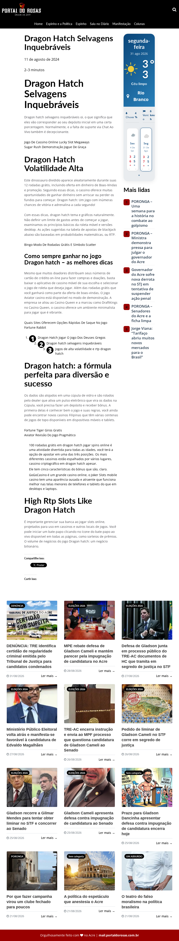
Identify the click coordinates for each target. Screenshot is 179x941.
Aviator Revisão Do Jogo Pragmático (50, 435)
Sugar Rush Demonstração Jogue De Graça (55, 147)
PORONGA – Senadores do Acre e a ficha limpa (141, 313)
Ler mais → (49, 676)
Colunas (139, 24)
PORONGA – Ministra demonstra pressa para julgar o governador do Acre (141, 247)
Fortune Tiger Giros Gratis (43, 430)
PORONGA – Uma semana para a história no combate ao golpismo (143, 213)
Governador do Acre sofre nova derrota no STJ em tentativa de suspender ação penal (143, 284)
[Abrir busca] (174, 9)
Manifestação (121, 24)
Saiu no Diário (99, 24)
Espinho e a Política (59, 24)
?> (15, 622)
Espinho (81, 24)
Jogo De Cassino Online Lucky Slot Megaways (57, 142)
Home (38, 24)
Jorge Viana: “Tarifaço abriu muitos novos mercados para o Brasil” (142, 343)
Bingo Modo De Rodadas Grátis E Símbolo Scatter (60, 245)
